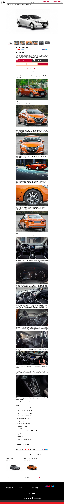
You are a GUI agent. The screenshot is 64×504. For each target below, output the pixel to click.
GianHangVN (37, 500)
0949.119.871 (32, 68)
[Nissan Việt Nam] (3, 3)
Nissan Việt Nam (47, 1)
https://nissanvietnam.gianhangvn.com (34, 498)
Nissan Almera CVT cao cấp (30, 458)
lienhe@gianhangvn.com (33, 497)
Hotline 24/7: (58, 1)
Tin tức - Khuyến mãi (35, 488)
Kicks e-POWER (22, 485)
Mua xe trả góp (35, 487)
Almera (20, 487)
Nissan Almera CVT (10, 458)
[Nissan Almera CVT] (14, 467)
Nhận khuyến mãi (10, 477)
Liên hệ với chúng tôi (9, 488)
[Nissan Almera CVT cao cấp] (32, 467)
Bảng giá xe (34, 485)
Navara (20, 488)
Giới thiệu (7, 485)
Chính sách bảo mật (9, 487)
